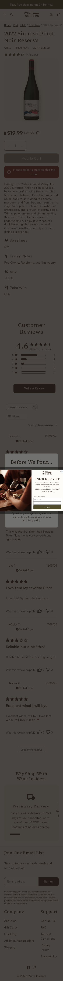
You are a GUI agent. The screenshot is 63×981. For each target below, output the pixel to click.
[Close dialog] (61, 471)
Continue (47, 507)
